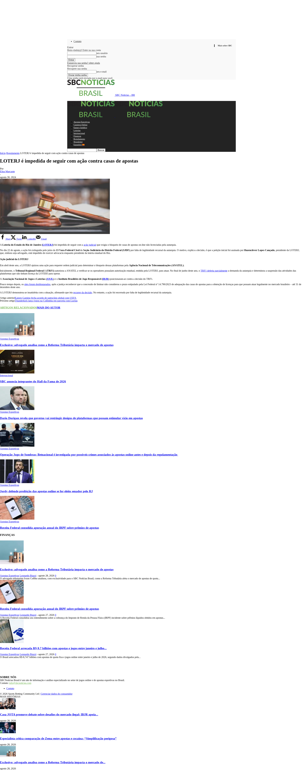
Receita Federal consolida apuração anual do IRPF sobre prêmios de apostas (49, 527)
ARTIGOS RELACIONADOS (18, 307)
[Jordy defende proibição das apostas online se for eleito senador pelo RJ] (17, 482)
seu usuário (102, 53)
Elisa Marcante (7, 171)
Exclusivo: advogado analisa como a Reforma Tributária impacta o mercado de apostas (56, 345)
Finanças (77, 136)
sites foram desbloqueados (37, 284)
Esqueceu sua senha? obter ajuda (83, 63)
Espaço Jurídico (80, 127)
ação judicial (90, 244)
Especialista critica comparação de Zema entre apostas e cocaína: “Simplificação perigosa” (58, 738)
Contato (77, 41)
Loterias (77, 130)
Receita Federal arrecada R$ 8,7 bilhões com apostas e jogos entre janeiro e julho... (53, 648)
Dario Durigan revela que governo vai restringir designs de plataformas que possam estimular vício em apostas (71, 418)
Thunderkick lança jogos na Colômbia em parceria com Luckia (46, 300)
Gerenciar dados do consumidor (56, 693)
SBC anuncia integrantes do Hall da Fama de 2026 (33, 381)
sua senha (101, 56)
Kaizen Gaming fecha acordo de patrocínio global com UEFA (45, 298)
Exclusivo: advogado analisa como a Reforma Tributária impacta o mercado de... (52, 762)
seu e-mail (101, 71)
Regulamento (79, 139)
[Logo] (91, 116)
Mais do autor (48, 307)
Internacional (79, 133)
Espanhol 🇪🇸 (79, 144)
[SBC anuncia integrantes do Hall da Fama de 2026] (17, 372)
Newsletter (78, 142)
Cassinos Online (80, 125)
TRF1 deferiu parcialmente (214, 270)
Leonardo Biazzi (28, 575)
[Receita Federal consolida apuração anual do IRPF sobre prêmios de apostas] (17, 518)
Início (3, 153)
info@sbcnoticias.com (20, 683)
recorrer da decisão (82, 292)
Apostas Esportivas (82, 122)
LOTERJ (48, 244)
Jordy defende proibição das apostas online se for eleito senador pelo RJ (46, 491)
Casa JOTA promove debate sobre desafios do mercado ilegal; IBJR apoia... (49, 714)
